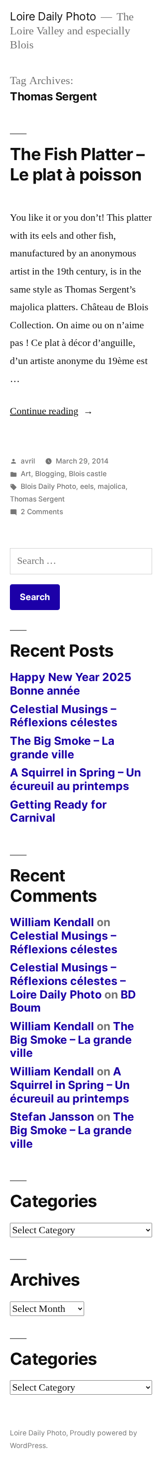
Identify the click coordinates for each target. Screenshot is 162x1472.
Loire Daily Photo (53, 16)
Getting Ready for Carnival (58, 811)
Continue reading (51, 411)
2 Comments (42, 511)
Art (26, 473)
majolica (112, 486)
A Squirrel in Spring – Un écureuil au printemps (75, 779)
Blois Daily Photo (48, 486)
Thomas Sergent (37, 499)
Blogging (50, 473)
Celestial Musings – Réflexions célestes (63, 715)
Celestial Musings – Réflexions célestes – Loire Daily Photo (68, 981)
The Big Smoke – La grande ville (62, 747)
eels (87, 486)
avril (28, 461)
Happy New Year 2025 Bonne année (70, 683)
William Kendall (52, 922)
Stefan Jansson (52, 1116)
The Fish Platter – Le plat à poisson (77, 164)
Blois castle (88, 473)
